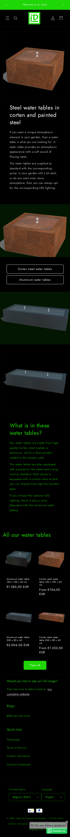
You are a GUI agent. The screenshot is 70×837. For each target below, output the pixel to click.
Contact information (18, 756)
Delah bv (20, 818)
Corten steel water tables (35, 269)
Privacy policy (56, 818)
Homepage (13, 739)
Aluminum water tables (35, 280)
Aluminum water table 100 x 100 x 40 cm (18, 580)
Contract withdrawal (19, 764)
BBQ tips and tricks (18, 716)
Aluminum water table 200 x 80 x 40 (18, 638)
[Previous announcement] (6, 5)
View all (35, 665)
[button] (7, 18)
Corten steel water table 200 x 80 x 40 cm (50, 640)
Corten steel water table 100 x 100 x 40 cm (50, 581)
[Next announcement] (63, 5)
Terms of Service (17, 748)
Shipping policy (37, 829)
